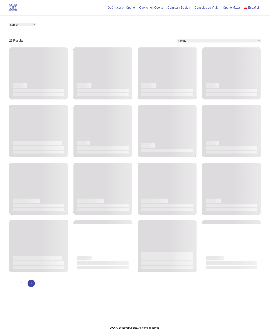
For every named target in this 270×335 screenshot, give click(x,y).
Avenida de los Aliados (91, 205)
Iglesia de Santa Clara (90, 90)
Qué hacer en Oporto (121, 7)
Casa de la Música (24, 147)
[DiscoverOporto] (13, 7)
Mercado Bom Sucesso (220, 262)
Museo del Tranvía (152, 150)
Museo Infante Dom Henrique (224, 147)
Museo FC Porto (216, 90)
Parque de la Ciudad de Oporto (96, 262)
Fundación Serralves (90, 147)
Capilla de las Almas (25, 90)
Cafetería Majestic (152, 262)
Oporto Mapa (231, 7)
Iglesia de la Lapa (152, 90)
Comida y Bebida (179, 7)
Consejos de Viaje (207, 7)
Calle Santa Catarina (25, 205)
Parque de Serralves (218, 205)
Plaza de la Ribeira (152, 205)
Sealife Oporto (22, 262)
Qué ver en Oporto (151, 7)
